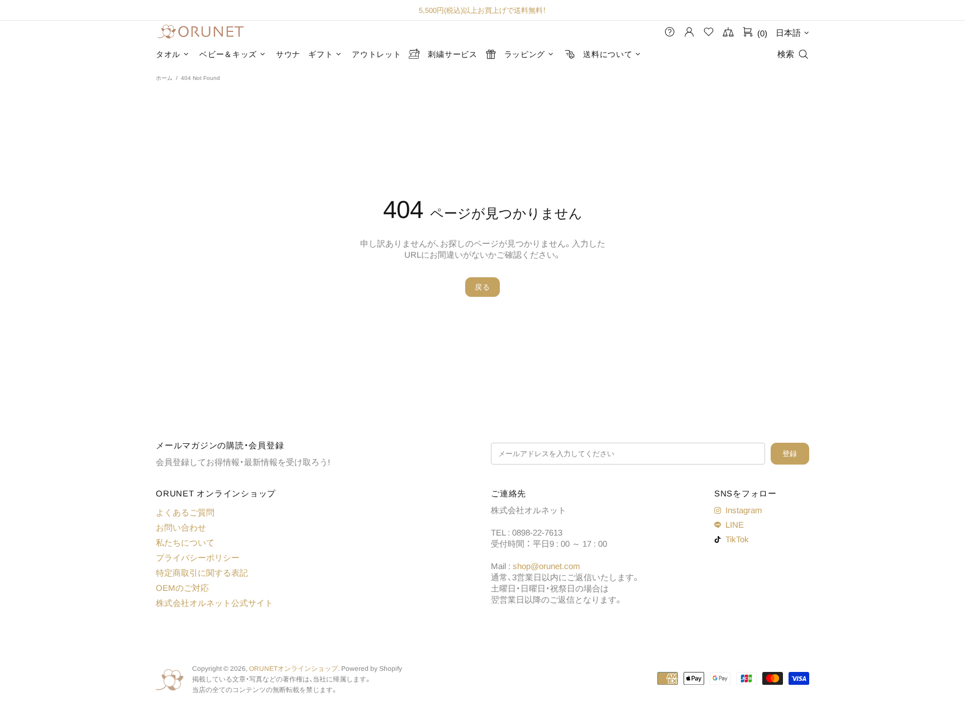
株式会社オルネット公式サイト (214, 603)
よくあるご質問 (185, 512)
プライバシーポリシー (198, 557)
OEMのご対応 (182, 588)
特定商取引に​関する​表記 (202, 572)
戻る (482, 287)
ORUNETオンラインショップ (200, 32)
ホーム (164, 78)
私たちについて (185, 542)
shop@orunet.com (546, 566)
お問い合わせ (181, 527)
